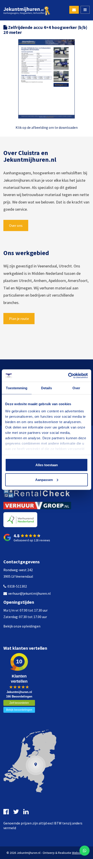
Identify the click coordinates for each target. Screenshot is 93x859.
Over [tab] (76, 388)
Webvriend (79, 853)
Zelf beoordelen (19, 702)
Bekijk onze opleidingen (21, 626)
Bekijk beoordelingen (19, 709)
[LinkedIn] (26, 812)
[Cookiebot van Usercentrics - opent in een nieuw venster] (68, 375)
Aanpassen (44, 479)
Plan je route (19, 318)
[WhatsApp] (84, 851)
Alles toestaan (46, 465)
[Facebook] (6, 812)
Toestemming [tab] (16, 388)
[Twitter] (16, 812)
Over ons (16, 225)
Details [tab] (46, 388)
